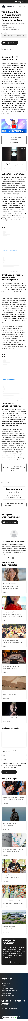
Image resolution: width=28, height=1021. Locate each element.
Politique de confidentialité (9, 990)
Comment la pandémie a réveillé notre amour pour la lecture (13, 850)
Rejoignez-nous (22, 2)
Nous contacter (6, 983)
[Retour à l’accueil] (8, 6)
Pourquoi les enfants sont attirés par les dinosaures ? (11, 876)
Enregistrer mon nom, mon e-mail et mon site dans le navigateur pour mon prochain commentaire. (14, 765)
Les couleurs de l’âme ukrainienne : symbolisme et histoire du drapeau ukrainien (12, 614)
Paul (23, 541)
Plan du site (4, 986)
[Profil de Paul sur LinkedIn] (13, 558)
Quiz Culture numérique (8, 995)
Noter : (3, 751)
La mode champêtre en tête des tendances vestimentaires (13, 902)
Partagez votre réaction (9, 1017)
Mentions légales (6, 993)
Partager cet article (10, 43)
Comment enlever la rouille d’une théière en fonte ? (11, 667)
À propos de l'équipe (7, 988)
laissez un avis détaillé (16, 497)
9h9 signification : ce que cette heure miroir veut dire (13, 165)
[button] (20, 6)
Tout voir (5, 1004)
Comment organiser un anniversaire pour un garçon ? (12, 641)
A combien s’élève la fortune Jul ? (13, 718)
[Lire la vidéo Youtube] (14, 126)
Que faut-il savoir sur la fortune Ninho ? (9, 824)
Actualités (6, 483)
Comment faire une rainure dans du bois (9, 693)
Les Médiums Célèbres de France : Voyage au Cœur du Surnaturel (13, 798)
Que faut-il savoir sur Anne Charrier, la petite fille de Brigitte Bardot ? (10, 586)
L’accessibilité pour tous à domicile (9, 928)
